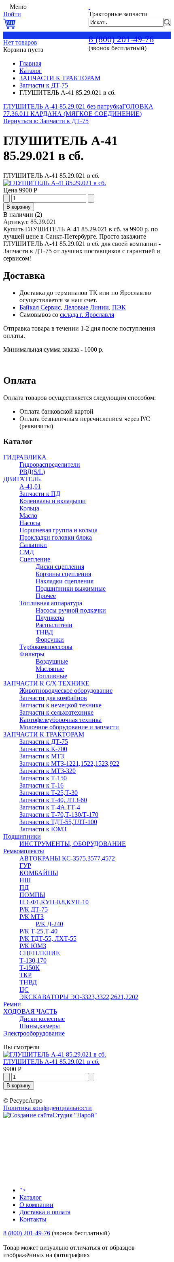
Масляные (50, 668)
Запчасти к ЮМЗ (42, 829)
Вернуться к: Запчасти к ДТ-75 (46, 120)
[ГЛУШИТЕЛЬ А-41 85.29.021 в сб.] (54, 182)
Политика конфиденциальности (47, 1107)
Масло (28, 515)
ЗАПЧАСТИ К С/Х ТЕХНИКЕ (46, 683)
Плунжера (50, 617)
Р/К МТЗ (31, 916)
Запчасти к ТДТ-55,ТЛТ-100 (58, 821)
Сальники (33, 544)
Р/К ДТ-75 (33, 909)
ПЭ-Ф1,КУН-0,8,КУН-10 (54, 902)
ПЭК (119, 307)
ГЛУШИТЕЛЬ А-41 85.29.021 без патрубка (62, 106)
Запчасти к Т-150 (43, 778)
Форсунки (50, 639)
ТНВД (44, 632)
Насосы (29, 522)
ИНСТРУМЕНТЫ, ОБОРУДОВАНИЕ (72, 843)
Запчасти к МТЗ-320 (47, 770)
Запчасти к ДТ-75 (43, 85)
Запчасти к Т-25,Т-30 (48, 792)
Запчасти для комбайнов (53, 697)
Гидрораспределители (49, 464)
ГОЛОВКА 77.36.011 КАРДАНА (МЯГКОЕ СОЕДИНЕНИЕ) (78, 110)
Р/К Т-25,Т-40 (38, 931)
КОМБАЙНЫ (38, 872)
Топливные (51, 676)
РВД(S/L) (32, 471)
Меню (18, 6)
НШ (25, 880)
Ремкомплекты (23, 851)
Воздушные (52, 661)
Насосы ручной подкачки (71, 610)
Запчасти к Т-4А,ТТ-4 (49, 807)
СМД (26, 552)
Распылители (54, 624)
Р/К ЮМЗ (32, 945)
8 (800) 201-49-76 (121, 39)
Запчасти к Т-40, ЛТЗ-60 (53, 799)
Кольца (29, 508)
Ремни (12, 1004)
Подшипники (22, 836)
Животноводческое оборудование (65, 690)
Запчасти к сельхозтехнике (56, 712)
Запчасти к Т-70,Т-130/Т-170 (58, 814)
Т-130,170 (33, 960)
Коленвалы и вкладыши (52, 501)
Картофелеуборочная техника (60, 719)
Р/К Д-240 (49, 923)
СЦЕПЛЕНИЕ (39, 953)
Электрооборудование (34, 1033)
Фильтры (32, 654)
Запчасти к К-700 (43, 748)
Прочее (46, 595)
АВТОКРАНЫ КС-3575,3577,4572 (67, 858)
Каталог (30, 70)
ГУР (25, 865)
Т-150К (29, 967)
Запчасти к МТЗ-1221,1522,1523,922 (69, 763)
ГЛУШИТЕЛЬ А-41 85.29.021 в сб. (51, 1061)
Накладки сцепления (64, 581)
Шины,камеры (39, 1026)
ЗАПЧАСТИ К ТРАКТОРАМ (59, 78)
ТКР (25, 975)
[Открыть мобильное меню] (5, 6)
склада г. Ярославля (87, 314)
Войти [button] (12, 14)
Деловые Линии (86, 307)
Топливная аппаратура (50, 603)
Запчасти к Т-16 (41, 785)
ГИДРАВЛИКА (25, 457)
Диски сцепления (60, 566)
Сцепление (34, 559)
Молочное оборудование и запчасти (69, 727)
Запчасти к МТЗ (41, 756)
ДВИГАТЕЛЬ (21, 479)
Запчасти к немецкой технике (60, 705)
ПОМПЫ (32, 894)
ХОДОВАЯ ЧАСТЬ (30, 1011)
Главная (30, 63)
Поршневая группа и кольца (58, 530)
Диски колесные (42, 1018)
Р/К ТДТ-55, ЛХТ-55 (47, 938)
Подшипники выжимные (71, 588)
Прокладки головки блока (55, 537)
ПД (24, 887)
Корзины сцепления (63, 573)
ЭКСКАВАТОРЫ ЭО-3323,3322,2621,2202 (78, 996)
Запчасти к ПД (39, 493)
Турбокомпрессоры (45, 646)
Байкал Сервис (40, 307)
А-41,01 (30, 486)
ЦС (24, 989)
